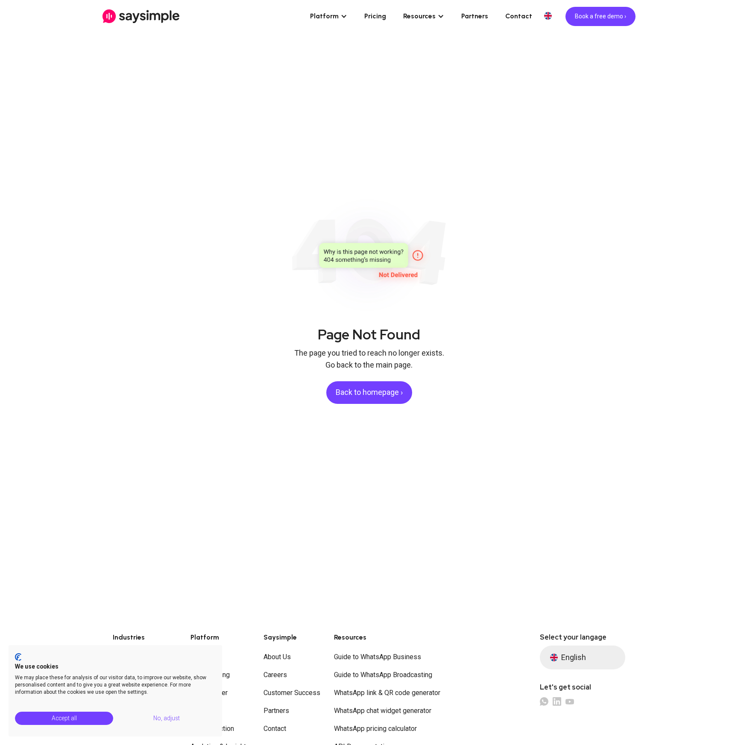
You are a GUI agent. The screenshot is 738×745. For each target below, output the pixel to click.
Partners (474, 16)
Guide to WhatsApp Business (377, 657)
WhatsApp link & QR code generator (387, 693)
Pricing (375, 16)
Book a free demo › (600, 16)
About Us (277, 657)
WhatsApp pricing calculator (375, 729)
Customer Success (292, 693)
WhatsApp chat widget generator (382, 711)
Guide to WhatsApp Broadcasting (383, 675)
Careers (275, 675)
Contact (518, 16)
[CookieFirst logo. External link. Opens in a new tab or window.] (18, 657)
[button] (329, 16)
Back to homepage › (369, 392)
